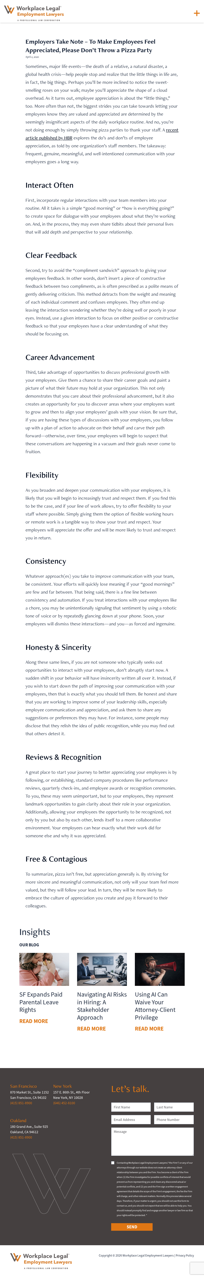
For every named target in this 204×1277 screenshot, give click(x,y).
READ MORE (33, 1021)
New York (62, 1086)
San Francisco (23, 1086)
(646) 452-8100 (64, 1103)
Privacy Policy (185, 1256)
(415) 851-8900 (21, 1103)
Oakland (18, 1120)
